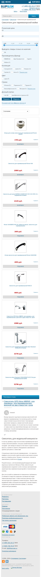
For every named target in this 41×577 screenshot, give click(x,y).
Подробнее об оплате (8, 535)
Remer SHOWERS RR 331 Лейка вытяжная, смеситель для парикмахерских (20, 225)
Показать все (23, 72)
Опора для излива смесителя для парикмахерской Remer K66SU (20, 133)
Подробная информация (9, 551)
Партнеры (5, 499)
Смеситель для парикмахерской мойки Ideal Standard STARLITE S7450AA (20, 347)
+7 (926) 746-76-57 (29, 10)
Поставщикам (6, 501)
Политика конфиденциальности (12, 518)
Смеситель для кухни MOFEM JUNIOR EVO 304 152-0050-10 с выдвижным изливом (20, 195)
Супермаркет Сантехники (18, 558)
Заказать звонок (34, 8)
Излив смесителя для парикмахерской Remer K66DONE (20, 255)
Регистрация (23, 11)
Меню (8, 2)
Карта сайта (5, 568)
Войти (15, 11)
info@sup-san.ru (12, 548)
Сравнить (36, 139)
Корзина (36, 2)
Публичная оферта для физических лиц (15, 516)
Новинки (4, 506)
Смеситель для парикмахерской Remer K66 (20, 163)
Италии (20, 459)
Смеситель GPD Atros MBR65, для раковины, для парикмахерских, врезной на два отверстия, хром (21, 317)
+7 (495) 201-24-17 (8, 543)
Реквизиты (5, 496)
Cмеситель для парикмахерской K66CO (20, 285)
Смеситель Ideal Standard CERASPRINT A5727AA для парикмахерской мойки (20, 378)
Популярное (6, 508)
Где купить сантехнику (9, 520)
